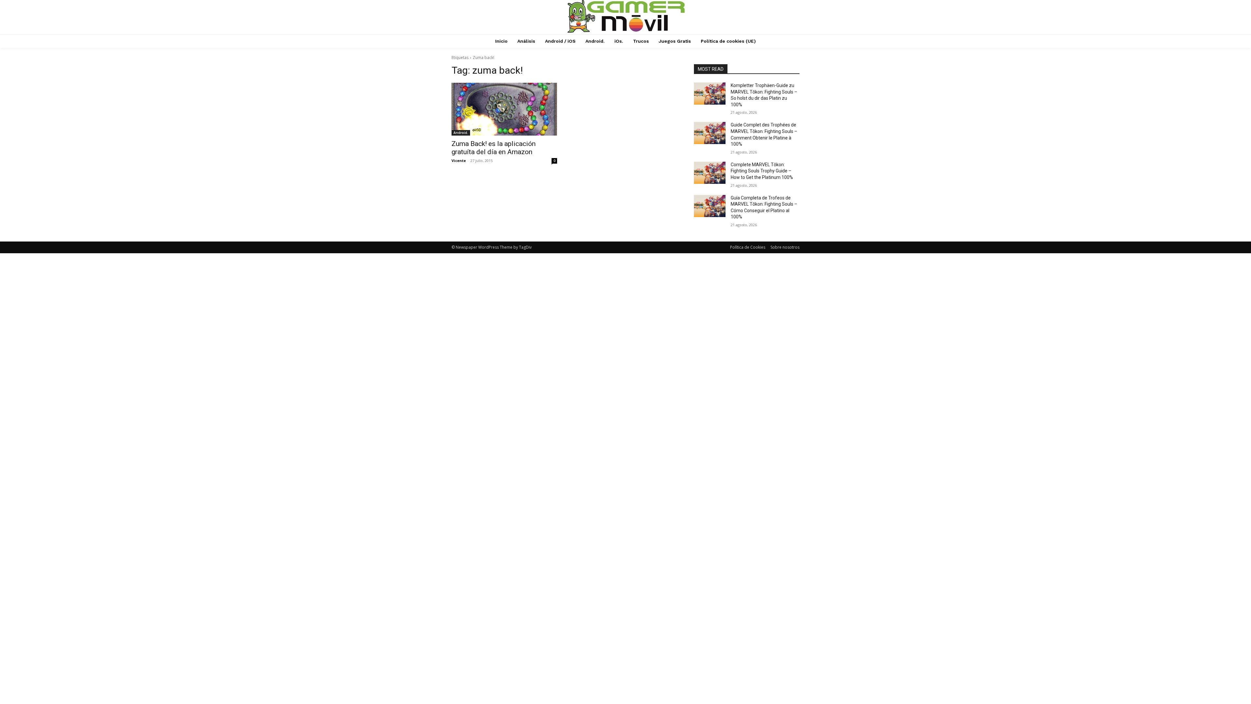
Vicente (459, 160)
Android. (460, 132)
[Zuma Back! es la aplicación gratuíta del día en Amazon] (504, 109)
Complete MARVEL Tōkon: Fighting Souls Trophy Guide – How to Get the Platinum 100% (762, 171)
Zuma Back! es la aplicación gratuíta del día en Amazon (494, 148)
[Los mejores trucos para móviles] (626, 16)
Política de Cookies (747, 247)
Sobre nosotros (784, 247)
